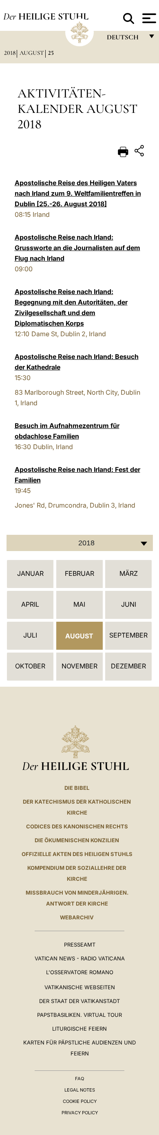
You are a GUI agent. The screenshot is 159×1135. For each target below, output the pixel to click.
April (30, 604)
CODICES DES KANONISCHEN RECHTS (77, 826)
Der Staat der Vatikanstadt (79, 1001)
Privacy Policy (80, 1113)
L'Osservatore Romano (79, 972)
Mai (79, 604)
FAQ (79, 1078)
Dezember (128, 666)
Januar (30, 573)
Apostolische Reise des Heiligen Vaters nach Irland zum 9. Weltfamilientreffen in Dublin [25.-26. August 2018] (78, 193)
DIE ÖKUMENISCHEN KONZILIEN (77, 840)
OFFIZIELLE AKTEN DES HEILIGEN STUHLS (77, 854)
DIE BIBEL (76, 788)
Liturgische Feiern (79, 1028)
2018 (9, 52)
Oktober (30, 666)
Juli (30, 635)
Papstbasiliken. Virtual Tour (79, 1015)
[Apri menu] (148, 18)
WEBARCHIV (77, 917)
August (32, 52)
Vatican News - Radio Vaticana (80, 958)
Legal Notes (79, 1090)
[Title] (140, 152)
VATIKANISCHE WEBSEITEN (79, 987)
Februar (79, 573)
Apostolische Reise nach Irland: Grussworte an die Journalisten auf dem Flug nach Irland (77, 247)
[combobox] (80, 543)
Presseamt (79, 944)
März (128, 573)
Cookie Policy (80, 1101)
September (128, 635)
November (79, 666)
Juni (128, 604)
